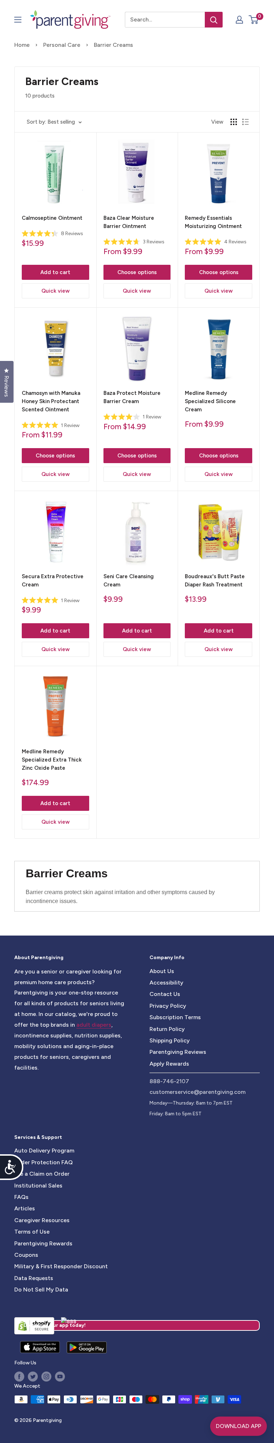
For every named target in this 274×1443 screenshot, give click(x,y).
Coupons (26, 1254)
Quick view (55, 291)
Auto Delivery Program (44, 1150)
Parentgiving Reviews (177, 1051)
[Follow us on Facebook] (19, 1377)
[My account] (239, 20)
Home (22, 44)
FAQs (21, 1197)
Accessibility (166, 982)
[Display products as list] (245, 122)
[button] (253, 19)
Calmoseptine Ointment (52, 218)
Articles (24, 1208)
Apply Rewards (169, 1063)
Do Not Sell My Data (41, 1289)
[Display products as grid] (233, 122)
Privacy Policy (167, 1005)
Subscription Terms (175, 1017)
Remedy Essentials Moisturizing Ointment (213, 222)
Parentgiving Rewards (43, 1243)
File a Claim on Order (42, 1173)
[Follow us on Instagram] (46, 1377)
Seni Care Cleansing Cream (128, 580)
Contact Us (164, 994)
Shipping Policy (169, 1040)
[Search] (214, 20)
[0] (253, 19)
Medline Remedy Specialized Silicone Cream (210, 401)
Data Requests (33, 1278)
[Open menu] (17, 20)
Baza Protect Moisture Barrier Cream (132, 397)
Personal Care (61, 44)
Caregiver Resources (42, 1220)
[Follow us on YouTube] (60, 1377)
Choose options (137, 272)
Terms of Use (32, 1231)
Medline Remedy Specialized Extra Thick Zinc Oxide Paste (52, 760)
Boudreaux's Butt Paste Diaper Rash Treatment (215, 580)
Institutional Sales (38, 1185)
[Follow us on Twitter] (33, 1377)
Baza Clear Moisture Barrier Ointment (128, 222)
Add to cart (55, 272)
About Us (161, 971)
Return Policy (167, 1029)
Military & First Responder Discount (61, 1266)
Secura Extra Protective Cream (52, 580)
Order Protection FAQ (43, 1162)
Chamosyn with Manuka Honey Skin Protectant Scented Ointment (51, 401)
